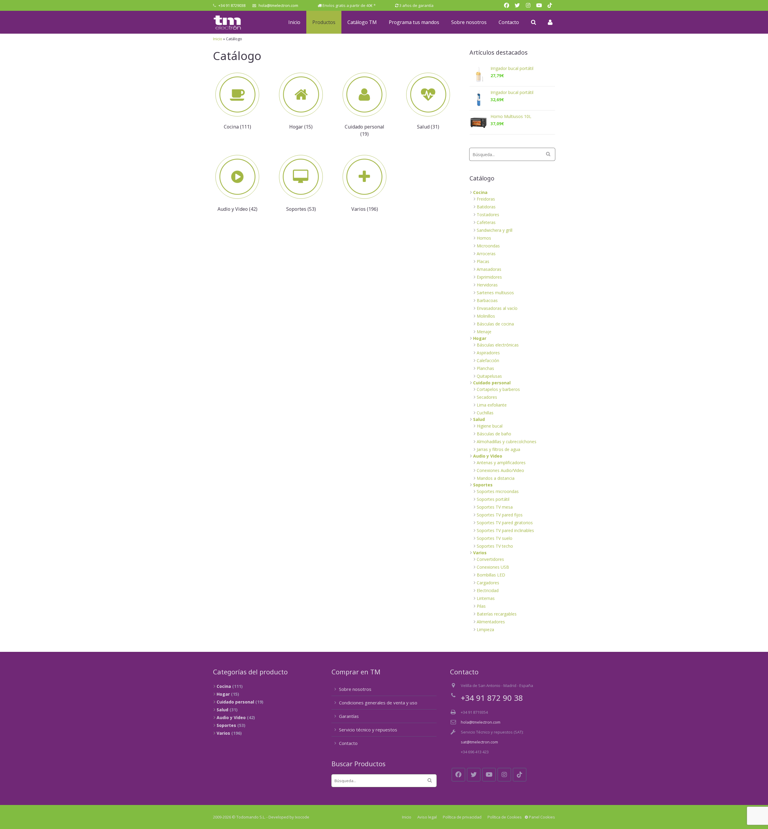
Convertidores (490, 559)
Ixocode (302, 817)
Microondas (488, 246)
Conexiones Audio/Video (500, 470)
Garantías (349, 716)
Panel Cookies (541, 817)
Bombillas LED (491, 575)
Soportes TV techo (495, 546)
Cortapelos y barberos (498, 389)
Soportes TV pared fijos (500, 515)
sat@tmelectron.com (479, 742)
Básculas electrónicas (498, 345)
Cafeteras (486, 222)
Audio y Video (487, 456)
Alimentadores (491, 622)
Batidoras (486, 207)
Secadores (487, 397)
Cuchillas (485, 413)
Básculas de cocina (495, 324)
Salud (479, 419)
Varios (480, 552)
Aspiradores (488, 353)
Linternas (486, 598)
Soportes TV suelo (494, 538)
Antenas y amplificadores (501, 462)
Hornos (484, 238)
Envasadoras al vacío (497, 308)
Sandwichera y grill (494, 230)
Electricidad (488, 590)
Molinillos (486, 316)
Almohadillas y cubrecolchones (506, 441)
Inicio (217, 38)
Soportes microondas (498, 491)
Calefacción (488, 360)
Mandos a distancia (495, 478)
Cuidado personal (492, 383)
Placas (483, 261)
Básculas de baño (494, 434)
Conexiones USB (493, 567)
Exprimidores (489, 277)
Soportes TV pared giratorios (505, 522)
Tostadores (488, 214)
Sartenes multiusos (495, 292)
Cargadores (488, 582)
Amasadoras (489, 269)
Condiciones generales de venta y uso (378, 703)
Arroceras (486, 253)
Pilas (481, 606)
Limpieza (485, 629)
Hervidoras (487, 285)
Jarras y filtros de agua (498, 449)
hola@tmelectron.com (278, 5)
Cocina (480, 192)
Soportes (483, 485)
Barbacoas (487, 300)
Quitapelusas (489, 376)
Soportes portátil (493, 499)
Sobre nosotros (355, 689)
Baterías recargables (497, 614)
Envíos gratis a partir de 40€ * (349, 5)
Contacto (348, 743)
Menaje (484, 331)
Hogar (479, 338)
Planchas (485, 368)
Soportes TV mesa (495, 507)
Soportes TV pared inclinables (505, 530)
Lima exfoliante (492, 405)
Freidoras (486, 199)
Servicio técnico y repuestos (368, 730)
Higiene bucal (489, 426)
